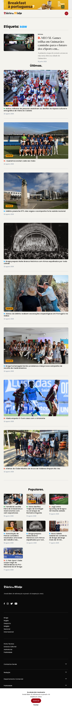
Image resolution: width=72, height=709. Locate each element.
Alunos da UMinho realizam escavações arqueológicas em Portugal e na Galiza (34, 276)
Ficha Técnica (9, 644)
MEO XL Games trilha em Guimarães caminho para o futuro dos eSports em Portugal (32, 35)
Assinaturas (8, 649)
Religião (6, 626)
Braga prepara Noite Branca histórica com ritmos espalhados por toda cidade (34, 224)
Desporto (7, 623)
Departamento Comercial (13, 679)
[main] (36, 297)
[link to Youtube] (16, 603)
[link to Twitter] (11, 603)
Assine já (36, 701)
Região (6, 621)
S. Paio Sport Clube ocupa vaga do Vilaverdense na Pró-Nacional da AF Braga (12, 552)
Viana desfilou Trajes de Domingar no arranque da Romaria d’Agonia (36, 497)
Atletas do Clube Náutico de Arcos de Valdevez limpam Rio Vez (28, 431)
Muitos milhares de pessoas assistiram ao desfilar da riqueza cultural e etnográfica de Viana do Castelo (36, 72)
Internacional (9, 632)
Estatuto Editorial (10, 647)
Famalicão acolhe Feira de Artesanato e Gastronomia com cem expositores (13, 498)
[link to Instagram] (8, 603)
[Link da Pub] (36, 5)
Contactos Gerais (10, 664)
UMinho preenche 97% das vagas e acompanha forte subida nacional (30, 174)
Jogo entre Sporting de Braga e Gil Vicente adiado (58, 497)
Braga (6, 618)
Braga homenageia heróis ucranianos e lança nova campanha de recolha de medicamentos (33, 329)
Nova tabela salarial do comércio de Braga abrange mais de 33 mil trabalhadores (58, 525)
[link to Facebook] (4, 603)
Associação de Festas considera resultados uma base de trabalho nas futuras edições (12, 525)
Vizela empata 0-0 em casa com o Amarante (21, 381)
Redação (7, 672)
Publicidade (8, 652)
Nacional (7, 629)
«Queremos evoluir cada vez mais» (17, 123)
